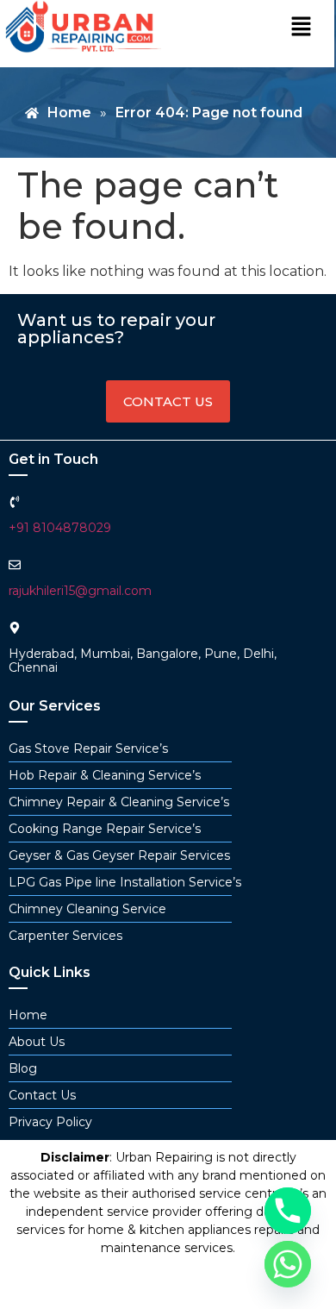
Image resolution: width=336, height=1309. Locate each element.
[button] (300, 28)
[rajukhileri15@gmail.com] (15, 565)
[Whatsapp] (287, 1264)
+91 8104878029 (60, 528)
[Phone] (287, 1210)
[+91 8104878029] (15, 502)
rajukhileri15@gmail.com (80, 590)
